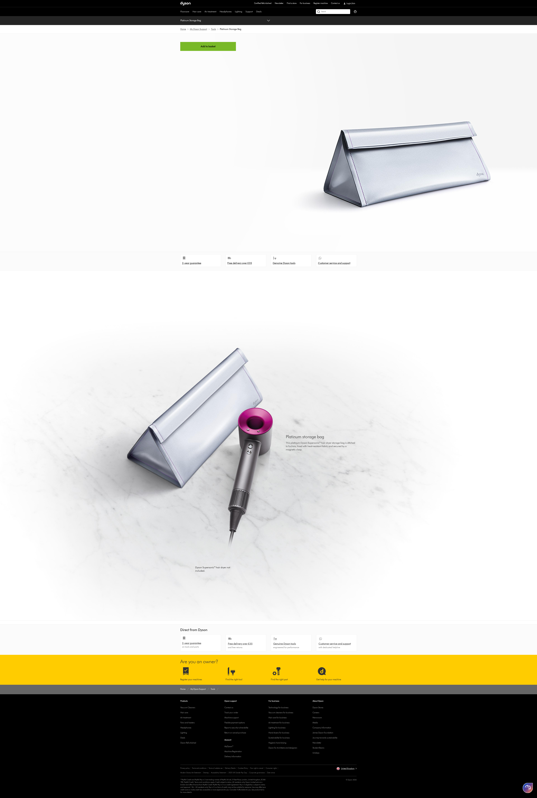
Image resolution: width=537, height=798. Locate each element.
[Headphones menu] (233, 11)
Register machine (321, 3)
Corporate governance (257, 773)
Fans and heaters (187, 723)
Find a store (291, 3)
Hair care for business (277, 717)
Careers (316, 712)
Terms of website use (215, 768)
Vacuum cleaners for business (280, 712)
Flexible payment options (234, 723)
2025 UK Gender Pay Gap (238, 773)
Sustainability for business (279, 738)
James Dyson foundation (323, 733)
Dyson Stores (318, 707)
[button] (346, 768)
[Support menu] (254, 11)
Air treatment (210, 11)
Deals (259, 11)
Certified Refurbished (262, 3)
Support (249, 11)
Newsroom (317, 717)
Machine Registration (233, 751)
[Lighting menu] (243, 11)
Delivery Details (230, 768)
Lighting (238, 11)
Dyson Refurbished (188, 743)
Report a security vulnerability (236, 728)
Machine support (231, 717)
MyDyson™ (229, 746)
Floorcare (184, 11)
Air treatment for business (279, 723)
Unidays (316, 753)
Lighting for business (277, 728)
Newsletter (279, 3)
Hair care (197, 11)
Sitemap (206, 773)
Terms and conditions (199, 768)
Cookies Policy (243, 768)
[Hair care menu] (202, 11)
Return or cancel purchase (235, 733)
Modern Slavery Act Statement (190, 773)
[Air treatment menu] (217, 11)
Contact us (335, 3)
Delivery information (232, 756)
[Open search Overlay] (333, 11)
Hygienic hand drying (277, 743)
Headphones (226, 11)
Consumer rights (271, 768)
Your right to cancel (256, 768)
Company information (322, 728)
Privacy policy (185, 768)
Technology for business (278, 707)
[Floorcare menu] (190, 11)
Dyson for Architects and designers (282, 748)
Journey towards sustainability (325, 738)
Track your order (231, 712)
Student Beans (318, 748)
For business (305, 3)
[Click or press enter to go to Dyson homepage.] (185, 3)
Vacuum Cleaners (187, 707)
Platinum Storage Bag (190, 20)
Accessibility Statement (218, 773)
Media (315, 723)
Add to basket (208, 46)
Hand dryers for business (278, 733)
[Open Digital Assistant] (528, 788)
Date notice (271, 773)
